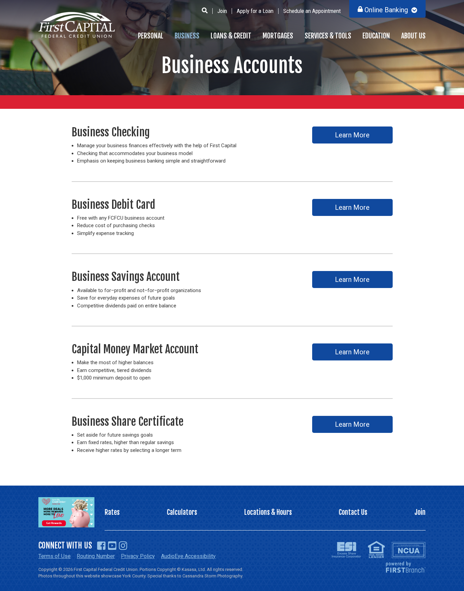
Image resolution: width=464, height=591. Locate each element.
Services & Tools (328, 36)
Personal (150, 36)
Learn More (352, 135)
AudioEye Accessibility (188, 556)
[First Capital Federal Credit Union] (76, 24)
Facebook (101, 546)
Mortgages (278, 36)
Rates (112, 512)
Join (222, 10)
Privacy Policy (138, 556)
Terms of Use (54, 556)
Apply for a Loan (255, 10)
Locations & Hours (268, 512)
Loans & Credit (231, 36)
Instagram (123, 546)
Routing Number (96, 556)
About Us (413, 36)
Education (376, 36)
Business (187, 36)
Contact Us (353, 512)
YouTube (112, 546)
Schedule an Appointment (312, 10)
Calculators (182, 512)
